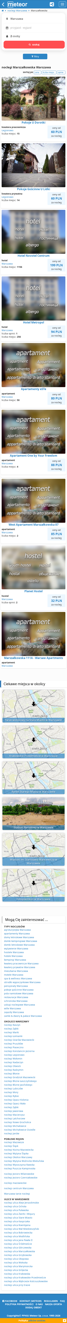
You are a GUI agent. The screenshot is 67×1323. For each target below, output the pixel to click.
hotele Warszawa (13, 956)
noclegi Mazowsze (14, 1142)
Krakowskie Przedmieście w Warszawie (33, 756)
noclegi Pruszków (13, 1043)
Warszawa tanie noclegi (17, 1193)
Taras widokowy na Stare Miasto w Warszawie (33, 720)
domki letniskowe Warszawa (19, 944)
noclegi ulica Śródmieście (18, 1243)
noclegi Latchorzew (14, 1118)
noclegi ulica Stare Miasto (18, 1217)
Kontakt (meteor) (31, 1300)
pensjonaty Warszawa (16, 985)
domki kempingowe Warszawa (20, 941)
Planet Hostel (33, 591)
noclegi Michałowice (15, 1125)
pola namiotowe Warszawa (18, 993)
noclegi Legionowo (14, 1054)
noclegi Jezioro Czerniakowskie (20, 1177)
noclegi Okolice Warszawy (18, 1157)
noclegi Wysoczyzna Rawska (19, 1164)
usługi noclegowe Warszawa (19, 1004)
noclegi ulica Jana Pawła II (18, 1240)
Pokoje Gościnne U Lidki (33, 189)
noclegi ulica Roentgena (17, 1225)
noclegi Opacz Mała (15, 1103)
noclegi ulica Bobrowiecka (18, 1232)
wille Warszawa (12, 1008)
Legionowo (7, 130)
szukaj (36, 44)
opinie (60, 72)
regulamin (51, 1300)
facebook (10, 1300)
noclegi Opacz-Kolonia (16, 1099)
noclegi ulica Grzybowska (18, 1255)
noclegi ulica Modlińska (17, 1236)
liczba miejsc (48, 72)
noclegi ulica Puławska (16, 1210)
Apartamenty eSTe (33, 389)
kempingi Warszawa (15, 959)
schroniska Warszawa (15, 1000)
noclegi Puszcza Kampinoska (19, 1168)
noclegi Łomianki (13, 1036)
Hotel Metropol (33, 322)
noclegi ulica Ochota (15, 1206)
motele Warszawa (13, 974)
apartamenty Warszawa (17, 933)
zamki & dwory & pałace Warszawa (23, 1015)
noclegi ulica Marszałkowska (19, 1251)
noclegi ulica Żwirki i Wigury (19, 1213)
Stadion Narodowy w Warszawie (33, 827)
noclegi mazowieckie (15, 1182)
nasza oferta (53, 1304)
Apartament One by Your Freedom (33, 455)
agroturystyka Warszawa (17, 929)
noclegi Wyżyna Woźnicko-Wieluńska (24, 1160)
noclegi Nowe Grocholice (17, 1122)
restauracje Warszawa (16, 997)
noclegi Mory (11, 1092)
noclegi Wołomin (13, 1058)
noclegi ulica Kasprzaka (17, 1221)
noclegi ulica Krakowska (17, 1273)
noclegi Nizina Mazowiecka (19, 1149)
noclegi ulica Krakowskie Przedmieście (25, 1277)
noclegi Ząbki (11, 1028)
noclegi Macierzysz (14, 1114)
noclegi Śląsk (11, 1146)
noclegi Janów (11, 1133)
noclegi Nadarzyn (13, 1062)
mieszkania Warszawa (16, 971)
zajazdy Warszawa (14, 1012)
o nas (39, 1304)
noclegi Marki (11, 1032)
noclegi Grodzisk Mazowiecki (19, 1077)
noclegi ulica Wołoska (15, 1262)
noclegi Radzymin (13, 1069)
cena (37, 72)
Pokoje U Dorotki (33, 122)
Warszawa (7, 263)
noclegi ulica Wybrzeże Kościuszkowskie (26, 1281)
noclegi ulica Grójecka (16, 1270)
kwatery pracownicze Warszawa (21, 963)
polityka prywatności (19, 1304)
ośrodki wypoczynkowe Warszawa (22, 982)
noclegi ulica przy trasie (17, 1285)
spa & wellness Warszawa (18, 978)
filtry (36, 56)
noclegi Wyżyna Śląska (16, 1153)
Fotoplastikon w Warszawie (33, 899)
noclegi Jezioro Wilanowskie (19, 1173)
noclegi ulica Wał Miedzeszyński (21, 1228)
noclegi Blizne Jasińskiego (18, 1084)
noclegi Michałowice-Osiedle (19, 1129)
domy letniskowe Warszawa (19, 937)
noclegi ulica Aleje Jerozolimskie (21, 1202)
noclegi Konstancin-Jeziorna (19, 1051)
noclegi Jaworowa (13, 1111)
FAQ (62, 1300)
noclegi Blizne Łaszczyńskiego (20, 1081)
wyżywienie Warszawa (16, 948)
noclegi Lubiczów (13, 1088)
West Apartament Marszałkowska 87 (34, 524)
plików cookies (36, 1320)
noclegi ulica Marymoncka (18, 1266)
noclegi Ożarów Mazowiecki (19, 1039)
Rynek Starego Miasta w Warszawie (33, 791)
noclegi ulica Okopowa (16, 1258)
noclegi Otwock (12, 1066)
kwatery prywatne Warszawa (19, 967)
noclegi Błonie (12, 1073)
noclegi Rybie (11, 1096)
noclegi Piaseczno (13, 1047)
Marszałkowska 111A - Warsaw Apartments (33, 658)
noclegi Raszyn (12, 1024)
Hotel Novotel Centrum (34, 256)
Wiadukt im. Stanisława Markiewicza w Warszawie (33, 861)
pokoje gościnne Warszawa (19, 989)
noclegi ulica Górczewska (17, 1247)
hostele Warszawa (14, 952)
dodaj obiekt (33, 1307)
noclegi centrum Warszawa (19, 1188)
